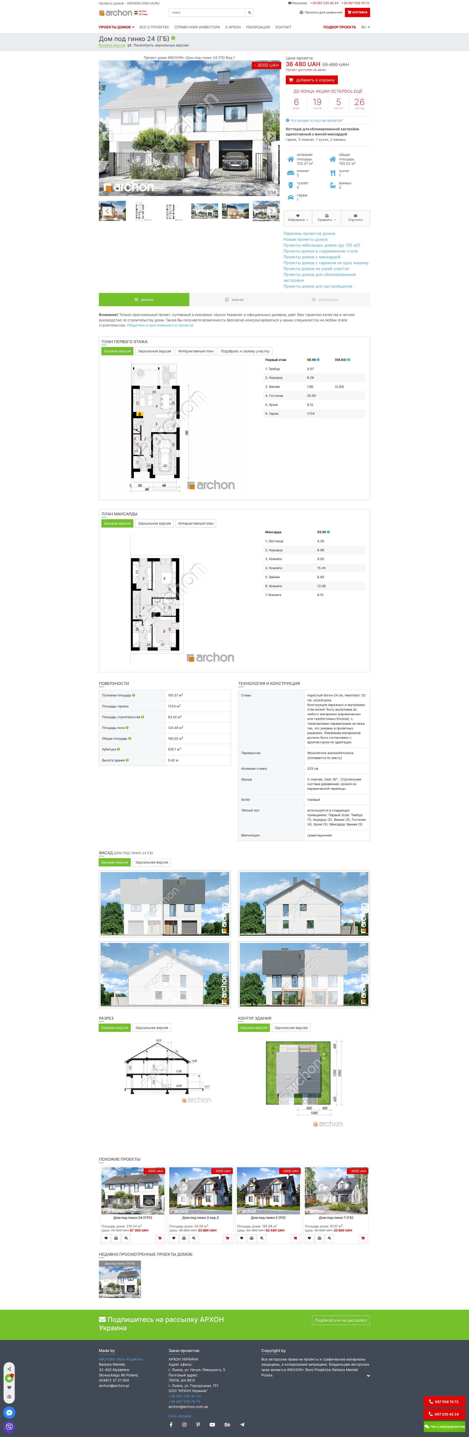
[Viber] (9, 1427)
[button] (9, 1369)
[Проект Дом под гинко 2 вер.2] (200, 1190)
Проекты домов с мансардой (312, 256)
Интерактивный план (195, 351)
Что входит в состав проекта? (316, 120)
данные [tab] (146, 300)
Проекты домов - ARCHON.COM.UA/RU (129, 3)
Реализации (258, 27)
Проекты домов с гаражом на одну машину (326, 262)
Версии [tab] (237, 300)
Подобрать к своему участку (245, 351)
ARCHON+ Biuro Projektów (121, 1359)
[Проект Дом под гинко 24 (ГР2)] (132, 1190)
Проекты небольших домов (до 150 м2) (321, 245)
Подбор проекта (339, 27)
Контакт (283, 27)
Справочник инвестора (197, 27)
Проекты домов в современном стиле (320, 251)
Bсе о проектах (154, 27)
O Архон (233, 27)
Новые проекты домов (305, 239)
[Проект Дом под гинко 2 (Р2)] (268, 1190)
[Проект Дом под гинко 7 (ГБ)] (336, 1190)
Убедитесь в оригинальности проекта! (160, 325)
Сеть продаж (180, 1416)
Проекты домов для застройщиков (317, 286)
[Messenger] (9, 1412)
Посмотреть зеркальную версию (161, 45)
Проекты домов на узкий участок (316, 268)
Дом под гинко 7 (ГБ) (336, 1218)
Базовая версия (112, 45)
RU (364, 27)
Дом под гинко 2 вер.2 (200, 1218)
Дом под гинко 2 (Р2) (268, 1218)
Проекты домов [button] (115, 27)
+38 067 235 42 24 (324, 3)
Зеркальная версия (154, 351)
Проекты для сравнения (322, 12)
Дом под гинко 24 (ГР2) (132, 1218)
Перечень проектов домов (309, 233)
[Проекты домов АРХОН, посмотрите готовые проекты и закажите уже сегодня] (124, 12)
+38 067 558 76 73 (355, 3)
